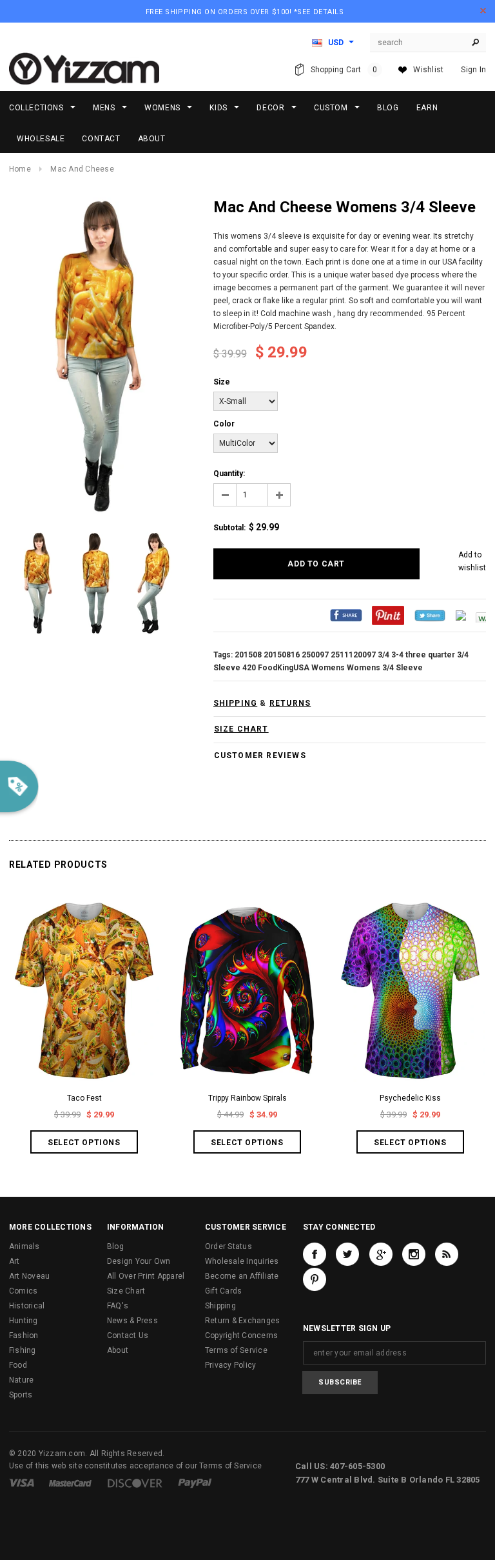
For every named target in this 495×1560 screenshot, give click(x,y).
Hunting (23, 1320)
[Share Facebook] (346, 615)
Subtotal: (229, 527)
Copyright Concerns (241, 1335)
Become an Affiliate (242, 1276)
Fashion (24, 1335)
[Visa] (21, 1482)
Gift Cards (223, 1290)
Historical (26, 1305)
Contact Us (127, 1335)
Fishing (22, 1350)
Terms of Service (236, 1350)
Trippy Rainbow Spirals (247, 1098)
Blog (115, 1246)
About (117, 1350)
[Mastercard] (70, 1482)
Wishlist (428, 69)
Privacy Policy (230, 1365)
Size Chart (126, 1290)
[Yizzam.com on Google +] (381, 1254)
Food (18, 1365)
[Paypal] (195, 1482)
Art (14, 1261)
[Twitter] (430, 615)
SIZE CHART (241, 729)
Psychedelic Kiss (410, 1098)
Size (221, 381)
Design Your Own (139, 1261)
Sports (20, 1394)
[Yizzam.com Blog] (446, 1254)
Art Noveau (29, 1276)
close (483, 11)
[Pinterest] (388, 615)
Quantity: (229, 473)
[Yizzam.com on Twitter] (347, 1254)
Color (224, 423)
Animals (24, 1246)
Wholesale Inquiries (242, 1261)
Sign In (473, 69)
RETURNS (290, 703)
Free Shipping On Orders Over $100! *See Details (245, 12)
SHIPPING (235, 703)
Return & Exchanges (242, 1320)
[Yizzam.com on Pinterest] (314, 1279)
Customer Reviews (260, 755)
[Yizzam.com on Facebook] (314, 1254)
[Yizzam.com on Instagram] (413, 1254)
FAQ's (117, 1305)
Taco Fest (84, 1098)
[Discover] (135, 1482)
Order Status (228, 1246)
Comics (23, 1290)
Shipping (220, 1305)
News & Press (132, 1320)
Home (20, 169)
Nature (21, 1380)
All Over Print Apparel (145, 1276)
